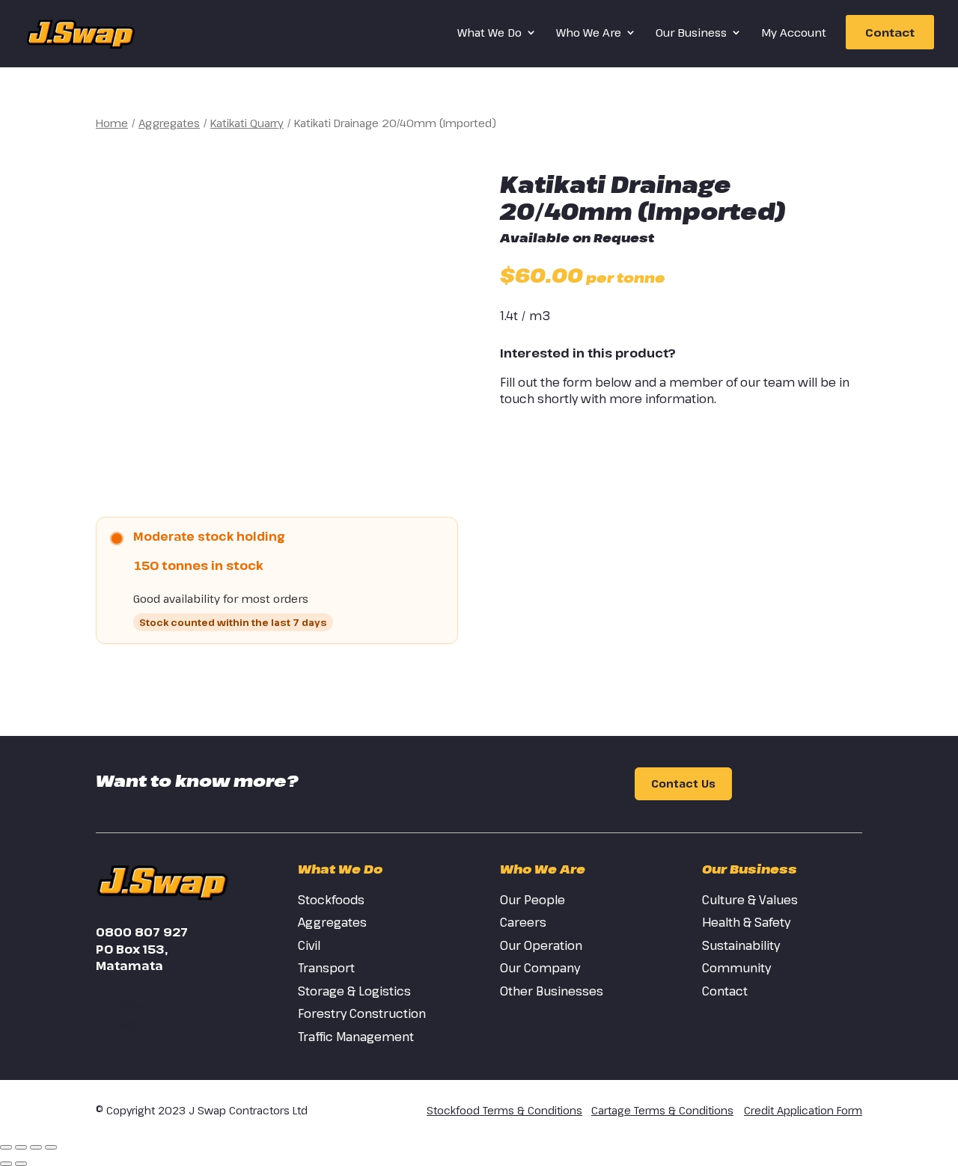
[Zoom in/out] (6, 1147)
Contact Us (683, 784)
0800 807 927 (142, 932)
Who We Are (588, 33)
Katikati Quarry (247, 122)
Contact (890, 32)
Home (112, 122)
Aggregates (169, 122)
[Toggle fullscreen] (21, 1147)
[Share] (36, 1147)
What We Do (489, 33)
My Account (793, 33)
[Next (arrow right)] (21, 1164)
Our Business (691, 33)
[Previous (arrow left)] (6, 1164)
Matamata (129, 965)
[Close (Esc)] (51, 1147)
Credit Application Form (803, 1110)
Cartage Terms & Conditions (662, 1110)
